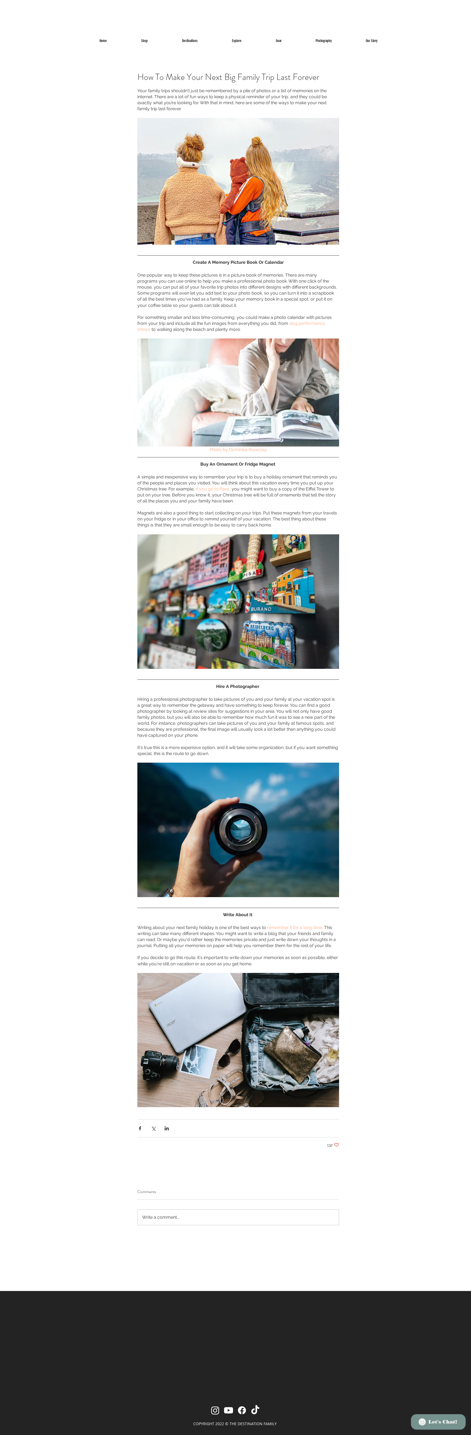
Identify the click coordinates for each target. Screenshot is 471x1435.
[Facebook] (242, 1410)
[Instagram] (215, 1410)
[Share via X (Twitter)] (153, 1128)
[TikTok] (255, 1410)
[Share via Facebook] (140, 1128)
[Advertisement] (109, 12)
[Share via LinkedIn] (166, 1128)
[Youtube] (228, 1410)
